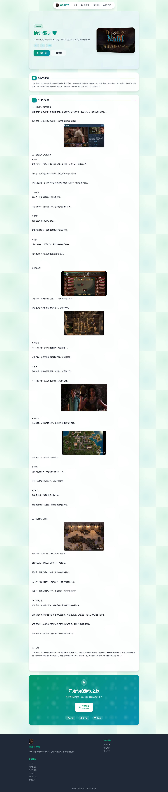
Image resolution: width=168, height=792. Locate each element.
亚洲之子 (32, 773)
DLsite (31, 763)
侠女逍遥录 (33, 767)
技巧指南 (107, 748)
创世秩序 (32, 780)
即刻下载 (107, 751)
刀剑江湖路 (33, 770)
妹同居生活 (33, 777)
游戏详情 (107, 745)
